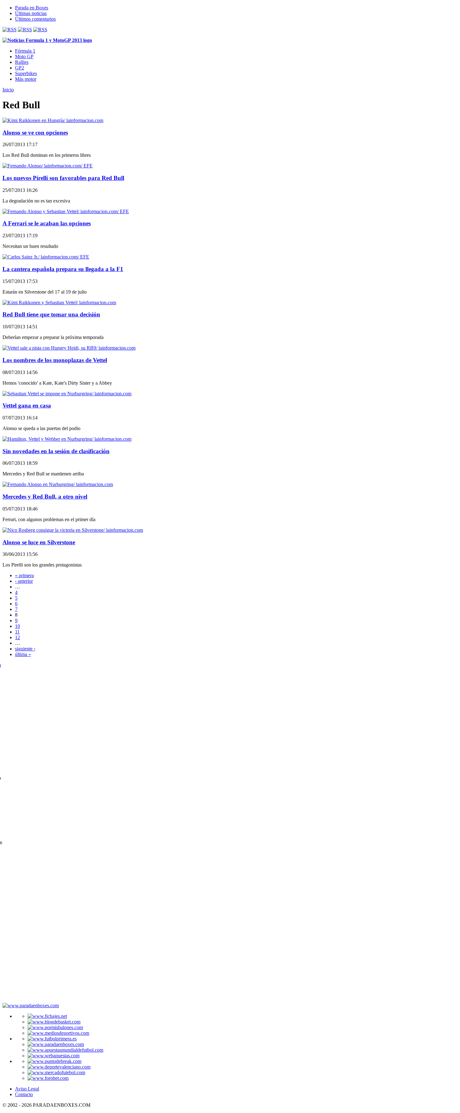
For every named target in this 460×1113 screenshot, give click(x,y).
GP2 (19, 67)
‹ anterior (24, 581)
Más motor (25, 79)
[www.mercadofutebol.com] (56, 1072)
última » (23, 654)
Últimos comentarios (35, 19)
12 (17, 637)
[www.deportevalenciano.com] (59, 1066)
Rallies (21, 62)
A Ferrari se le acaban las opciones (47, 223)
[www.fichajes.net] (47, 1016)
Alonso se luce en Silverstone (39, 542)
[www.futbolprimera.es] (52, 1038)
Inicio (8, 89)
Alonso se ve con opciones (35, 132)
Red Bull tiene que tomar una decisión (51, 314)
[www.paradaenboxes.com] (31, 1005)
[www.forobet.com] (48, 1078)
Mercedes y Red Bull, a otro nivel (45, 496)
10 (17, 626)
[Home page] (47, 40)
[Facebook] (40, 29)
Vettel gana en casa (27, 405)
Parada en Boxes (31, 7)
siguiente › (25, 648)
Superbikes (26, 73)
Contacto (24, 1094)
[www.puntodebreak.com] (54, 1061)
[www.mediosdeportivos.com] (58, 1033)
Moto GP (24, 56)
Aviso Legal (27, 1088)
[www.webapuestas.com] (53, 1055)
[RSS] (10, 29)
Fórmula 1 (25, 51)
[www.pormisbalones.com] (55, 1027)
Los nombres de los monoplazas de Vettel (55, 360)
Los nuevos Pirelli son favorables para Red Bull (63, 178)
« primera (24, 575)
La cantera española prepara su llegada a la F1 (63, 269)
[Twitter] (25, 29)
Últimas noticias (31, 13)
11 (17, 631)
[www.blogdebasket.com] (54, 1021)
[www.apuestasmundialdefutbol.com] (65, 1050)
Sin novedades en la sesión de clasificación (56, 451)
